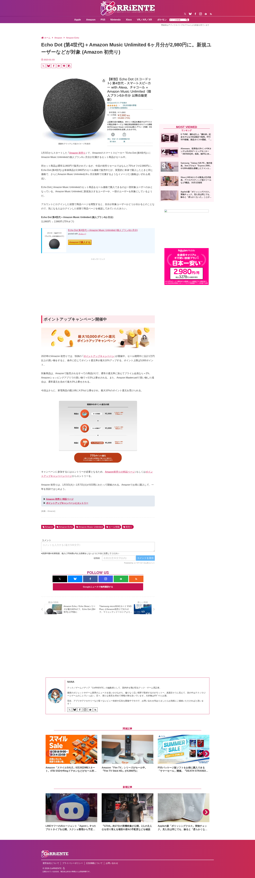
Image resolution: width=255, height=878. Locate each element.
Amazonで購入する (79, 242)
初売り (129, 527)
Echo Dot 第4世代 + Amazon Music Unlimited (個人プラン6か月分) (103, 230)
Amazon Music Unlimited (91, 527)
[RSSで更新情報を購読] (211, 14)
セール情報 (114, 527)
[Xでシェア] (43, 66)
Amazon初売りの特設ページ (120, 472)
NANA (70, 682)
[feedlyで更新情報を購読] (205, 14)
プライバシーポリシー (72, 863)
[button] (187, 20)
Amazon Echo (66, 527)
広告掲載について (94, 863)
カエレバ (82, 234)
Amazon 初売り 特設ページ (59, 499)
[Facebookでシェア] (54, 66)
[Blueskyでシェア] (48, 66)
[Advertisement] (98, 281)
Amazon (49, 527)
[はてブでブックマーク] (59, 66)
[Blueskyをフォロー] (190, 14)
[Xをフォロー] (185, 14)
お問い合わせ (112, 863)
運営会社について (51, 863)
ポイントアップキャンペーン (99, 356)
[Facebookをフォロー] (195, 14)
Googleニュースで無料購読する (98, 587)
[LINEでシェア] (64, 66)
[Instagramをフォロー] (200, 14)
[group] (71, 754)
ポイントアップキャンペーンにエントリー (67, 503)
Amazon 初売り (77, 153)
